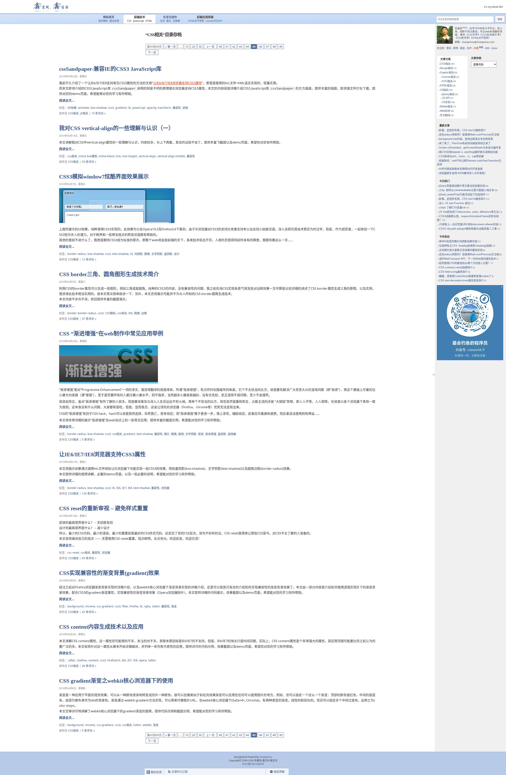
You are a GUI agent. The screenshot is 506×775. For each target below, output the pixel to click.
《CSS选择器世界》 (491, 34)
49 (280, 46)
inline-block (106, 156)
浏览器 (165, 488)
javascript (138, 108)
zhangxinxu (266, 757)
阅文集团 (472, 31)
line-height (129, 156)
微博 (455, 48)
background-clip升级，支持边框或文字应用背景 (466, 138)
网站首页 (108, 17)
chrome (90, 606)
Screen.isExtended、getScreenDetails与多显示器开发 (470, 147)
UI (131, 254)
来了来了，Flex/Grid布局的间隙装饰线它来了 (465, 143)
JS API (446, 97)
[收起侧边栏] (433, 375)
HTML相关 (446, 85)
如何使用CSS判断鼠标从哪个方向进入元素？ (465, 263)
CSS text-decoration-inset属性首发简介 (461, 280)
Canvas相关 (449, 76)
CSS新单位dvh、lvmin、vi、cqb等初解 (461, 156)
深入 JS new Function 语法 (454, 203)
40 (220, 46)
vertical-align (147, 156)
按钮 (181, 434)
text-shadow (120, 254)
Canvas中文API (214, 21)
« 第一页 (170, 46)
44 (247, 46)
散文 (168, 21)
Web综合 (445, 110)
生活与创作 (170, 17)
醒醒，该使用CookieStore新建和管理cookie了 (465, 276)
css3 (111, 108)
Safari (156, 606)
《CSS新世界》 (463, 38)
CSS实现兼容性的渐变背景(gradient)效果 (109, 573)
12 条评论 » (89, 259)
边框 (144, 313)
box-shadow (98, 108)
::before (81, 660)
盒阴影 (168, 254)
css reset (73, 552)
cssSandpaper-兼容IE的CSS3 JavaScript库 (110, 69)
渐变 (201, 434)
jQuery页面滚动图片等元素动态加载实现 (462, 185)
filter (125, 606)
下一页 (152, 52)
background (75, 606)
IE (129, 108)
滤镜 (185, 108)
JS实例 (446, 102)
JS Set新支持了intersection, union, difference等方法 (469, 211)
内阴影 (138, 254)
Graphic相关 (447, 72)
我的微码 (103, 21)
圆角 (147, 254)
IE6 (130, 313)
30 (200, 46)
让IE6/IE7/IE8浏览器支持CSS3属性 (177, 83)
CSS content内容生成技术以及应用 (101, 627)
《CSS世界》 (473, 34)
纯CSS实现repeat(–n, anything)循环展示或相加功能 (468, 151)
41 (227, 46)
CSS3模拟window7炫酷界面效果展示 (104, 177)
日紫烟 (176, 21)
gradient (121, 108)
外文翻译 (445, 115)
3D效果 (71, 108)
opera (143, 660)
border (71, 313)
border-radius (76, 254)
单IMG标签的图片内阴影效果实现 (458, 241)
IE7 (124, 488)
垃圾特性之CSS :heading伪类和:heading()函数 (465, 245)
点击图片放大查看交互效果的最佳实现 (461, 250)
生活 (162, 21)
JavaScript (138, 21)
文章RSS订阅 (180, 771)
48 (274, 46)
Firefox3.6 (113, 660)
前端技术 (139, 17)
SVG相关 (447, 81)
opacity (151, 108)
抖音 (478, 48)
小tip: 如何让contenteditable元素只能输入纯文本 (466, 190)
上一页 (210, 46)
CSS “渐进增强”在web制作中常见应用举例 (111, 334)
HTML (148, 21)
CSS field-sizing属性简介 (453, 271)
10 (186, 46)
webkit (147, 725)
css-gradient (105, 606)
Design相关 (446, 68)
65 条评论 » (89, 558)
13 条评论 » (98, 113)
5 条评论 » (88, 439)
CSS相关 (73, 113)
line (118, 156)
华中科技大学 (482, 28)
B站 (487, 48)
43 (240, 46)
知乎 (469, 48)
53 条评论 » (89, 162)
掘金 (462, 48)
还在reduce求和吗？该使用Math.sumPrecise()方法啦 (469, 134)
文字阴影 (156, 254)
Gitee (494, 48)
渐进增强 (210, 434)
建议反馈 (114, 21)
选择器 (232, 434)
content (93, 660)
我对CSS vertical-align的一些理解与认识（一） (116, 128)
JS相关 (84, 113)
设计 (176, 254)
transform (164, 108)
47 (267, 46)
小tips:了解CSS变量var (452, 207)
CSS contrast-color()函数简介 (456, 267)
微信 (448, 48)
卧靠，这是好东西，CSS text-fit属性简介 (462, 130)
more (464, 27)
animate (83, 108)
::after (71, 660)
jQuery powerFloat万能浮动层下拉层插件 (462, 194)
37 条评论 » (89, 318)
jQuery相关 (448, 94)
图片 (167, 434)
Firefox (133, 606)
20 (193, 46)
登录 (258, 772)
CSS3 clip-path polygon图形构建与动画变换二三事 (468, 228)
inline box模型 (88, 156)
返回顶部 (279, 771)
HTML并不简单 (196, 21)
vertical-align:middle (171, 156)
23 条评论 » (89, 612)
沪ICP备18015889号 (253, 764)
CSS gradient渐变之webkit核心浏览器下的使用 (116, 681)
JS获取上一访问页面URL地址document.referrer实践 (468, 224)
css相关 (72, 156)
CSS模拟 (110, 313)
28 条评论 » (89, 666)
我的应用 (156, 772)
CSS (129, 21)
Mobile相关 (446, 106)
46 (260, 46)
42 (233, 46)
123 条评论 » (90, 493)
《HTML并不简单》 (481, 38)
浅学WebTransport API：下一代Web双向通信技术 (467, 258)
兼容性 (177, 108)
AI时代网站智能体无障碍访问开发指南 (461, 168)
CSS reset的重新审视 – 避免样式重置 (103, 508)
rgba (147, 606)
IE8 (130, 488)
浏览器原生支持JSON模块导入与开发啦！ (463, 173)
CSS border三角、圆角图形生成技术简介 (109, 274)
